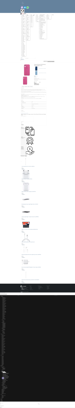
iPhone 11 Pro (23, 35)
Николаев (48, 287)
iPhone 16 (23, 19)
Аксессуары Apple (41, 15)
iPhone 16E (4, 297)
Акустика (3, 385)
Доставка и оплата (3, 395)
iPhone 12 (27, 35)
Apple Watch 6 (23, 47)
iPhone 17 (27, 18)
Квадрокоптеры (41, 34)
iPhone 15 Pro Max (4, 300)
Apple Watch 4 (4, 326)
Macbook (3, 367)
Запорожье (48, 288)
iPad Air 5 (31, 18)
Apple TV (41, 28)
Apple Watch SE (23, 45)
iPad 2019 (31, 21)
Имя (21, 122)
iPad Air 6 (3, 358)
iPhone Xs (23, 37)
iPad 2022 (31, 19)
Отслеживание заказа (41, 287)
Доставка (31, 287)
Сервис (39, 288)
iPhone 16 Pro (28, 21)
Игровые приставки (42, 38)
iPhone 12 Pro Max (3, 349)
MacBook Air (23, 51)
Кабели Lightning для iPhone (5, 378)
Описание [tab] (23, 86)
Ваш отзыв (22, 121)
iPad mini (23, 44)
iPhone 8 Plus (4, 316)
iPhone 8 (3, 317)
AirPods (23, 53)
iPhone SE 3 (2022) (24, 26)
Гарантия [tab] (26, 86)
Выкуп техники (31, 289)
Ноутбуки (41, 37)
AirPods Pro (23, 55)
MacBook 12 (23, 52)
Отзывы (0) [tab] (31, 86)
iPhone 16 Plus (23, 18)
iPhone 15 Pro (23, 21)
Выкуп (22, 2)
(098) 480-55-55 (22, 59)
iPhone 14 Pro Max (3, 343)
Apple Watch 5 (4, 325)
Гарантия (31, 288)
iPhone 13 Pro (23, 28)
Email (21, 123)
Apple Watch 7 (4, 324)
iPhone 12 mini (3, 351)
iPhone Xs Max (23, 36)
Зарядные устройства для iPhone (6, 376)
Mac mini (37, 21)
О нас (47, 15)
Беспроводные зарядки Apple (43, 22)
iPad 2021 (3, 360)
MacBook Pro (4, 329)
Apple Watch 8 (23, 46)
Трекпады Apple (41, 26)
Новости (48, 18)
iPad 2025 (3, 356)
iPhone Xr (4, 315)
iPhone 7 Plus (4, 318)
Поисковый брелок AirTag (5, 375)
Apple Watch (34, 15)
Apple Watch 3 (23, 49)
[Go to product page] (38, 161)
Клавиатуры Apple (41, 24)
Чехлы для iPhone (4, 372)
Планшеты (41, 36)
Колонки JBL (41, 31)
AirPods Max (4, 333)
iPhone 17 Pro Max (3, 335)
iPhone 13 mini (23, 29)
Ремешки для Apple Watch (42, 19)
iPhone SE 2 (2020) (24, 33)
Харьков (48, 286)
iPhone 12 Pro (23, 31)
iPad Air (23, 43)
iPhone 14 (3, 345)
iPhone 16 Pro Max (3, 338)
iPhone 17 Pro (28, 17)
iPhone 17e (28, 15)
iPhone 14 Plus (28, 28)
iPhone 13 (4, 307)
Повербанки (41, 29)
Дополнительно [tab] (55, 295)
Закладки (23, 3)
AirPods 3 (3, 331)
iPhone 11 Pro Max (3, 352)
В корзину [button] (23, 169)
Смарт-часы (41, 35)
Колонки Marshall (42, 33)
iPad (22, 42)
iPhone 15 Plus (3, 342)
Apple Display (3, 366)
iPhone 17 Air (3, 336)
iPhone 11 (4, 313)
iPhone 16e (28, 19)
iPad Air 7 (31, 17)
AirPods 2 (23, 54)
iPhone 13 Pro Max (4, 306)
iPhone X (23, 38)
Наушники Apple (41, 18)
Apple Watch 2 (4, 327)
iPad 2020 (31, 20)
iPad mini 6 (3, 363)
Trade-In (48, 17)
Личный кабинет (40, 286)
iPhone (23, 15)
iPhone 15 (23, 22)
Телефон (38, 403)
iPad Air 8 (31, 15)
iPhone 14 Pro (23, 24)
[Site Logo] (23, 13)
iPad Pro (31, 26)
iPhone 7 (23, 40)
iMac (37, 20)
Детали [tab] (28, 86)
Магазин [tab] (18, 295)
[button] (21, 57)
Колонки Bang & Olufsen (5, 387)
